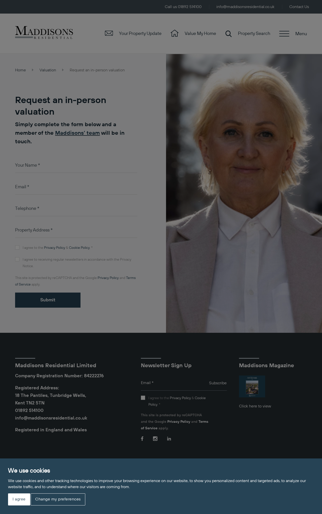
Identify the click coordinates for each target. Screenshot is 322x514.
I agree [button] (19, 499)
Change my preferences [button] (58, 499)
